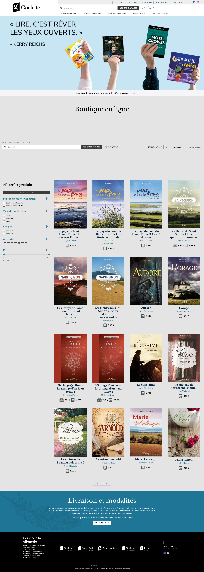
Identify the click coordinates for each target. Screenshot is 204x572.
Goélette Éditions (92, 13)
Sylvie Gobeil (70, 240)
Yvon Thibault (184, 391)
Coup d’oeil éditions (117, 13)
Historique (19, 142)
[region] (27, 556)
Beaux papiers (139, 13)
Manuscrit (147, 2)
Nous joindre (162, 2)
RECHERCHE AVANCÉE (128, 8)
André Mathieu (146, 311)
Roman (11, 142)
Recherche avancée (91, 147)
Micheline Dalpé (70, 395)
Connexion (176, 2)
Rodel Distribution (160, 13)
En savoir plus (102, 523)
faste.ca (110, 566)
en (186, 2)
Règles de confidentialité (122, 568)
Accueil (4, 142)
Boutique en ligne (69, 13)
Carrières (133, 2)
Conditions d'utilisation (106, 568)
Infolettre (120, 2)
